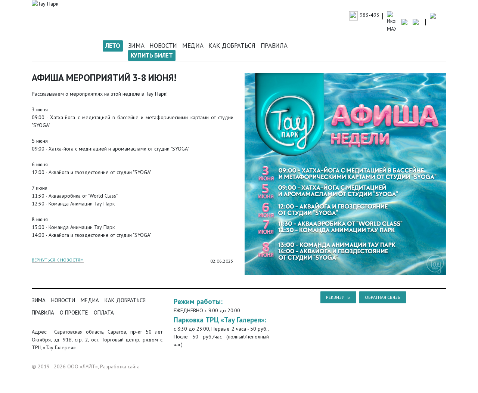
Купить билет (152, 55)
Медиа (192, 45)
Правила (274, 45)
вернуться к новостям (58, 260)
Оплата (104, 312)
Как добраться (231, 45)
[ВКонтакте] (229, 271)
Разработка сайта (120, 366)
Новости (163, 45)
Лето (112, 45)
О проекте (74, 312)
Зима (136, 45)
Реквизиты (338, 297)
